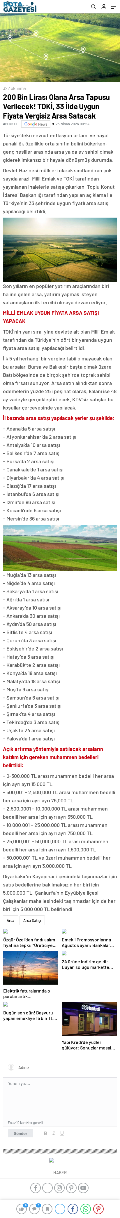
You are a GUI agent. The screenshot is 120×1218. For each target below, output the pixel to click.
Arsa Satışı (32, 920)
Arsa (10, 920)
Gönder (20, 1133)
